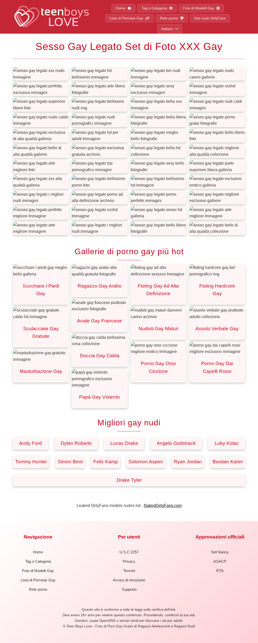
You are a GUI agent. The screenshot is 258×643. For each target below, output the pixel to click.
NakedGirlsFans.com (163, 505)
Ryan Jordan (188, 461)
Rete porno (169, 18)
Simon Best (70, 461)
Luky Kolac (227, 443)
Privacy (129, 561)
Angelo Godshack (176, 443)
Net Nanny (220, 552)
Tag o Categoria (155, 8)
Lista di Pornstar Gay (127, 18)
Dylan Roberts (76, 443)
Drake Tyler (129, 480)
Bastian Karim (228, 461)
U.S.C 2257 (129, 552)
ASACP (219, 561)
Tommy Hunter (31, 461)
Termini (129, 571)
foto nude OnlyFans (210, 18)
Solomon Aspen (145, 461)
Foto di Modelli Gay (199, 8)
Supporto (129, 589)
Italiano (167, 29)
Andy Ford (30, 443)
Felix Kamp (105, 461)
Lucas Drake (124, 443)
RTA (219, 571)
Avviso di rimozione (129, 580)
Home (121, 8)
